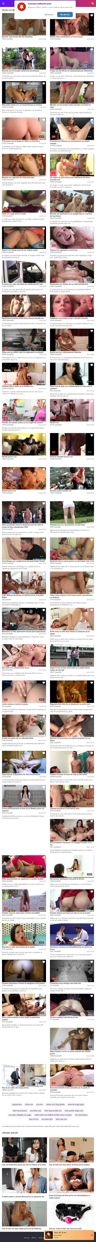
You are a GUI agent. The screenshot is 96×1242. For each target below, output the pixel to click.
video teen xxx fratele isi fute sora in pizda (53, 1115)
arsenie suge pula (76, 1104)
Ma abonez (65, 14)
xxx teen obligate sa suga (20, 1115)
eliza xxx (29, 1104)
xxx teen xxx (35, 1111)
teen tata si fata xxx (53, 1111)
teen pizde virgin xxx (74, 1111)
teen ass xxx (61, 1119)
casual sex (17, 1104)
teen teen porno (20, 1111)
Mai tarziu (49, 14)
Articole (27, 1238)
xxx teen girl (47, 1119)
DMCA (34, 1238)
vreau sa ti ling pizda (55, 1104)
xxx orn (39, 1104)
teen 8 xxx (33, 1119)
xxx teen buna (81, 1115)
